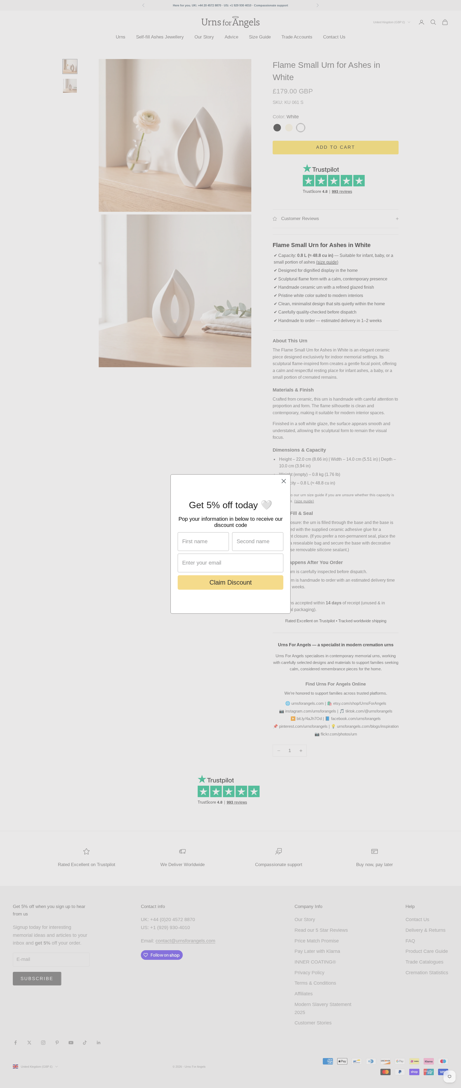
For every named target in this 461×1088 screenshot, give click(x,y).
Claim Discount (230, 582)
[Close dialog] (283, 481)
